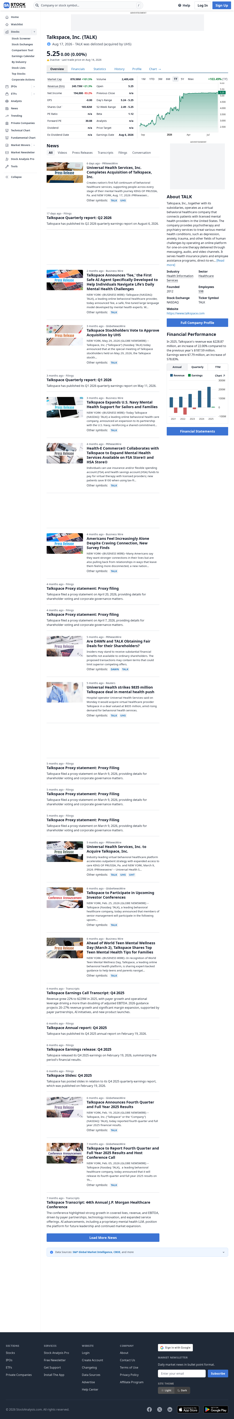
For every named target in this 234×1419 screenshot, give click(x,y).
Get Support (52, 1367)
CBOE (117, 1252)
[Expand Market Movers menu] (34, 145)
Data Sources (91, 1375)
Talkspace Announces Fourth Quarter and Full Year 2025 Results (120, 1104)
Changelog (89, 1367)
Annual (177, 367)
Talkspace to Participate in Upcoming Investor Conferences (120, 895)
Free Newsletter (55, 1360)
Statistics (100, 69)
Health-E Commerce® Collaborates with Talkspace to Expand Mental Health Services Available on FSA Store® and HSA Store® (123, 455)
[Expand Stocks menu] (34, 32)
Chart (153, 69)
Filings (122, 153)
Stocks (10, 1353)
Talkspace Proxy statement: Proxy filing (83, 588)
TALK (114, 200)
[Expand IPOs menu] (34, 86)
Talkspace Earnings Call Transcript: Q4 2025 (85, 992)
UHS (123, 200)
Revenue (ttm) (56, 86)
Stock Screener (21, 38)
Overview (57, 69)
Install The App (54, 1375)
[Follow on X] (160, 1409)
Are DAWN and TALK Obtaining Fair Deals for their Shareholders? (118, 643)
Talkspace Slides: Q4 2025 (69, 1075)
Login (86, 1353)
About (124, 1353)
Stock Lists (18, 68)
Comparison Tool (22, 50)
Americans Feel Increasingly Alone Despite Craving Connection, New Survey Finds (118, 543)
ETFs (9, 1367)
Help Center (90, 1389)
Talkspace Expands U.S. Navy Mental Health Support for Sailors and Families (122, 404)
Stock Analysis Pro (56, 1353)
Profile (136, 69)
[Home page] (14, 5)
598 (201, 291)
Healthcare (206, 276)
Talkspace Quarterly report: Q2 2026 (79, 217)
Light (168, 1390)
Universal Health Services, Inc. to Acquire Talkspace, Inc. (116, 849)
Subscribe (218, 1373)
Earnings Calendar (23, 56)
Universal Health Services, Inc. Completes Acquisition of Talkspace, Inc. (119, 172)
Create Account (92, 1360)
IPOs (9, 1360)
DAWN (115, 669)
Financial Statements (197, 431)
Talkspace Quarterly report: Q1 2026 (79, 379)
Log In (203, 5)
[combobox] (88, 5)
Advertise (88, 1382)
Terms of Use (129, 1367)
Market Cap (55, 79)
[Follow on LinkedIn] (170, 1409)
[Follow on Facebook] (149, 1409)
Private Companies (19, 1375)
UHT (132, 874)
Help (186, 5)
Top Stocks (18, 73)
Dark (184, 1390)
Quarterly (197, 367)
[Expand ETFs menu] (34, 94)
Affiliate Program (132, 1382)
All (51, 153)
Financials (78, 69)
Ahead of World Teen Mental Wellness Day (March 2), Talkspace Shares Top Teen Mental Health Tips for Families (121, 947)
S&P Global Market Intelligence (92, 1252)
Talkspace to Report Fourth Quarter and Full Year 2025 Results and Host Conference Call (123, 1153)
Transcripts (105, 153)
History (119, 69)
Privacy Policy (129, 1375)
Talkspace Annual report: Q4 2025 (77, 1027)
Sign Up (222, 5)
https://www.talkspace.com (186, 313)
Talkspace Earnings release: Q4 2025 (79, 1049)
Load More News (103, 1237)
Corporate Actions (23, 79)
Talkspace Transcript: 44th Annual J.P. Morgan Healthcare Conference (98, 1204)
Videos (62, 153)
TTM (217, 367)
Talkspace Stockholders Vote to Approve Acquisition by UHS (123, 332)
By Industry (19, 62)
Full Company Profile (197, 322)
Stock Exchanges (22, 44)
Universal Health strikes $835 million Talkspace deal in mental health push (120, 689)
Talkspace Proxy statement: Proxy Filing (83, 767)
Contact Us (127, 1360)
